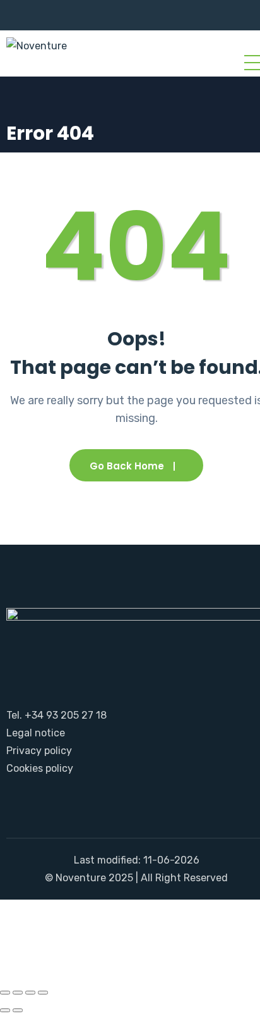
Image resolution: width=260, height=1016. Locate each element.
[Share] (30, 992)
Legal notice (35, 733)
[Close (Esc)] (43, 992)
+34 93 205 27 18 (66, 715)
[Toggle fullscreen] (18, 992)
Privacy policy (39, 751)
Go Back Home (127, 466)
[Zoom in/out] (5, 992)
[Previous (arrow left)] (5, 1010)
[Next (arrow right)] (18, 1010)
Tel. (14, 715)
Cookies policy (39, 768)
